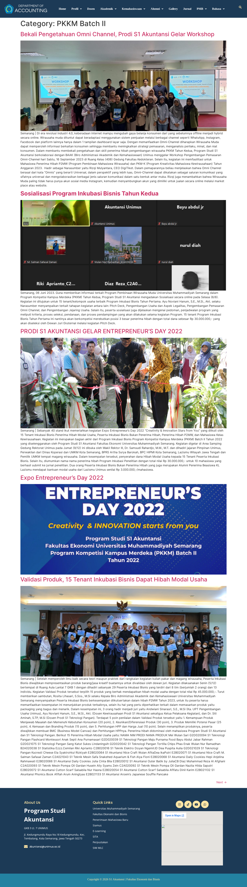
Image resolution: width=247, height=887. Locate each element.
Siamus (97, 825)
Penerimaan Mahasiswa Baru (110, 819)
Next (221, 782)
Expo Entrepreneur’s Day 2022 (62, 477)
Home (62, 8)
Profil (74, 8)
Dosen (91, 8)
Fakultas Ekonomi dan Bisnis (110, 814)
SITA (95, 836)
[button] (76, 9)
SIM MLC (98, 848)
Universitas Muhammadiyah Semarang (116, 808)
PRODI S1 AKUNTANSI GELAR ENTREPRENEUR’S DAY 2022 (101, 331)
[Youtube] (196, 804)
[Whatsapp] (205, 804)
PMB (200, 8)
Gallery (173, 8)
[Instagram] (179, 804)
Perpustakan (100, 842)
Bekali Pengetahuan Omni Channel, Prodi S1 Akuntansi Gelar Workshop (117, 34)
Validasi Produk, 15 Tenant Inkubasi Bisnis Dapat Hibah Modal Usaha (113, 579)
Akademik (106, 8)
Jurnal (187, 8)
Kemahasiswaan (132, 8)
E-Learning (99, 831)
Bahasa (216, 8)
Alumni (155, 8)
